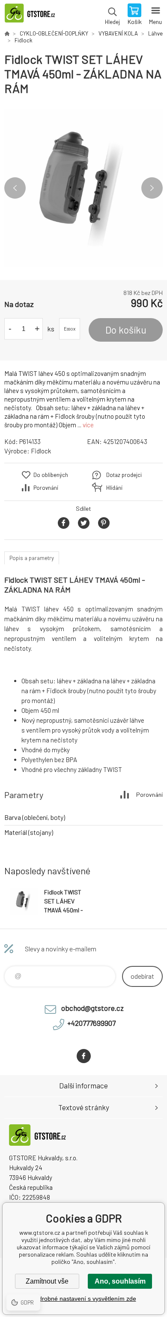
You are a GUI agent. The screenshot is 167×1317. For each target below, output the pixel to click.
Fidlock (24, 40)
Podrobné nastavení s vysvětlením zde (83, 1298)
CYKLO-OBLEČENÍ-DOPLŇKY (54, 33)
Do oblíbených (50, 474)
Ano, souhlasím (120, 1281)
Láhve (155, 33)
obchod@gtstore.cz (92, 1008)
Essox (69, 328)
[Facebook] (84, 1056)
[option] (83, 188)
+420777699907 (91, 1023)
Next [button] (152, 188)
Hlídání (114, 487)
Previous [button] (15, 188)
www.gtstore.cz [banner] (33, 15)
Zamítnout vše (47, 1281)
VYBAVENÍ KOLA (118, 33)
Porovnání (45, 487)
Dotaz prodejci (124, 474)
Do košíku (125, 330)
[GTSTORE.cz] (6, 33)
